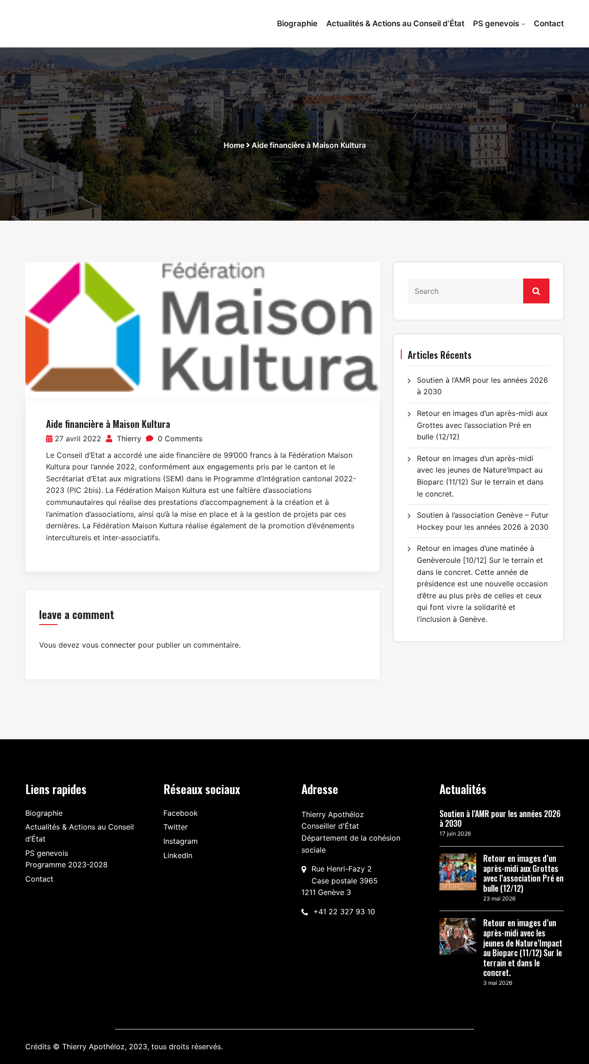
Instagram (180, 841)
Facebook (180, 813)
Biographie (297, 23)
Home (234, 145)
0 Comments (179, 438)
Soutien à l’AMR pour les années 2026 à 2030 (499, 819)
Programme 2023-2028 (66, 864)
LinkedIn (177, 855)
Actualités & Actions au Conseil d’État (395, 23)
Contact (549, 23)
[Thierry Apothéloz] (87, 19)
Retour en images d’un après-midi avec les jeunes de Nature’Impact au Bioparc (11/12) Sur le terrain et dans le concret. (522, 948)
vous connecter (109, 644)
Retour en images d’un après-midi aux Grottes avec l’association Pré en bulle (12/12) (482, 425)
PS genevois (496, 23)
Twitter (175, 826)
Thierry (128, 438)
